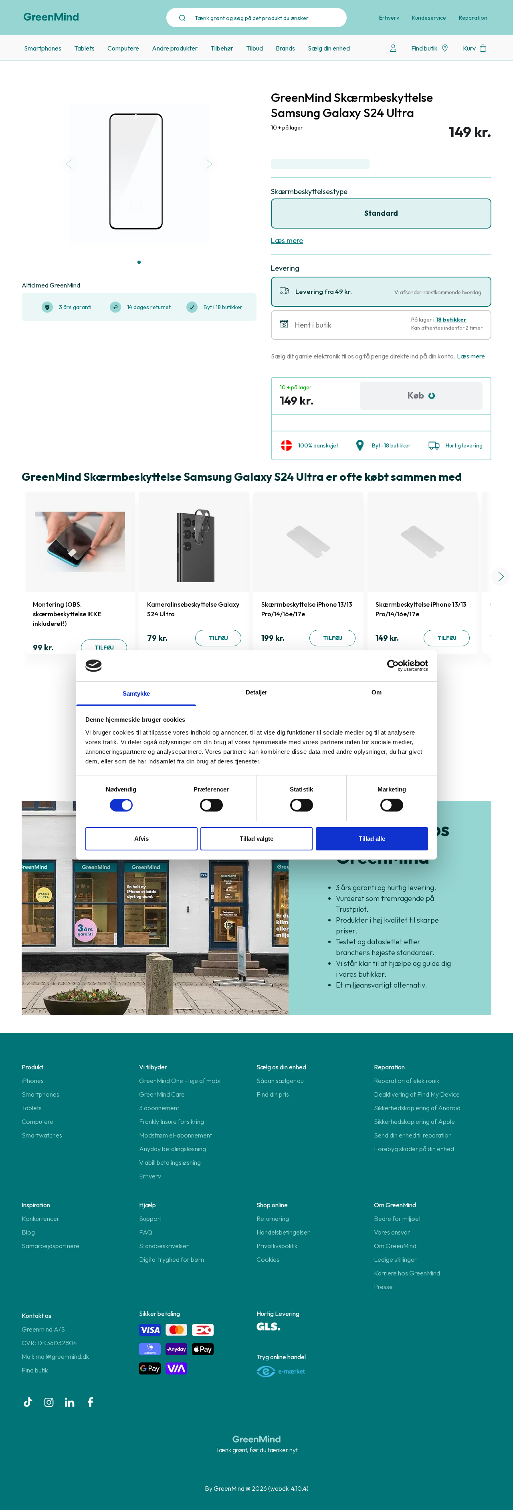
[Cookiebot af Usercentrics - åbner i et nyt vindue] (393, 666)
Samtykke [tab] (136, 693)
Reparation (473, 17)
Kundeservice (429, 17)
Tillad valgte (256, 838)
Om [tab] (377, 692)
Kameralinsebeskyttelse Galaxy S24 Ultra (193, 609)
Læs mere (287, 240)
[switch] (211, 805)
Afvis (141, 838)
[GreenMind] (51, 16)
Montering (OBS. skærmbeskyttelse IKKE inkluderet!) (67, 613)
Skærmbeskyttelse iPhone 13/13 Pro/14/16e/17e (306, 609)
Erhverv (389, 17)
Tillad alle (372, 838)
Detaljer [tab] (257, 692)
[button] (139, 262)
